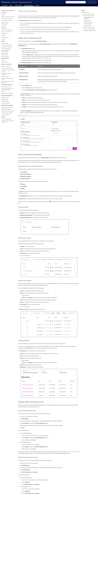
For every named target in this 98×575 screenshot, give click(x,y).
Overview (3, 14)
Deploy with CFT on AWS (7, 112)
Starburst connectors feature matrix (7, 79)
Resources (37, 5)
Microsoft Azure (5, 101)
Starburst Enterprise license (7, 107)
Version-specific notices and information (7, 121)
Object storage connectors (7, 68)
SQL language (5, 43)
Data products (5, 37)
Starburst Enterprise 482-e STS (7, 10)
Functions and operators (7, 46)
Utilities (3, 71)
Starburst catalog (5, 76)
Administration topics (6, 86)
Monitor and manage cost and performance (7, 82)
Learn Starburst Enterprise (6, 20)
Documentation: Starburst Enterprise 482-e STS (22, 2)
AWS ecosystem (5, 97)
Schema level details (88, 23)
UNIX (52, 110)
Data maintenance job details (88, 15)
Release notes (5, 23)
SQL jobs (3, 60)
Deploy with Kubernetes (7, 109)
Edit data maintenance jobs (89, 28)
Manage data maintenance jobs (88, 27)
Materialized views (5, 56)
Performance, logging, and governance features (7, 89)
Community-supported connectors (6, 74)
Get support (3, 25)
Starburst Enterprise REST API (7, 93)
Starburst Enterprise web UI (7, 29)
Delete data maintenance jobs (90, 30)
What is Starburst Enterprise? (8, 16)
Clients (11, 5)
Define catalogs (4, 53)
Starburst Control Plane (6, 31)
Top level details (87, 20)
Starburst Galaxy (18, 5)
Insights (3, 38)
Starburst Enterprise (28, 5)
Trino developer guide (6, 118)
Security (4, 91)
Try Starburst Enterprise (7, 18)
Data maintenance (5, 58)
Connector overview (5, 66)
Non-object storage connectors (8, 69)
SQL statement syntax (6, 45)
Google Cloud (5, 99)
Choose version (91, 2)
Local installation (5, 114)
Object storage (4, 54)
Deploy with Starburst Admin (8, 111)
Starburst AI (4, 33)
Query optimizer (5, 61)
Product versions (4, 22)
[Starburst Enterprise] (5, 2)
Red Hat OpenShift (6, 103)
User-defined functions (6, 48)
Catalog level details (88, 22)
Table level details (87, 25)
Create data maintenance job (88, 14)
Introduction (4, 5)
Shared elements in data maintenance (89, 18)
